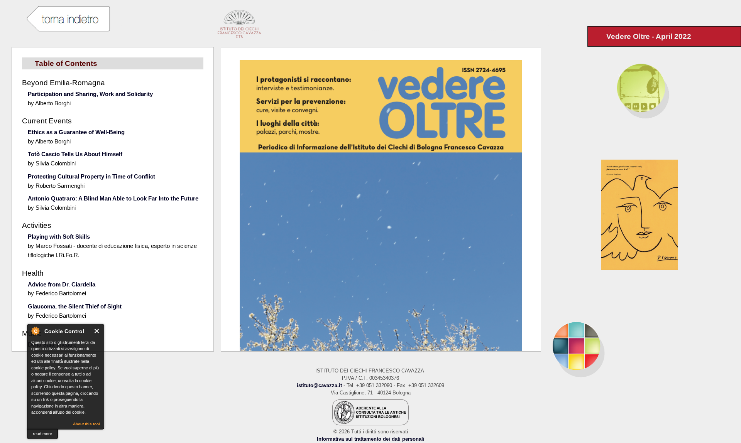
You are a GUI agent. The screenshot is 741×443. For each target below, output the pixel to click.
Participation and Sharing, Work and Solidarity (90, 94)
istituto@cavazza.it (319, 385)
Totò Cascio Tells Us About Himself (75, 154)
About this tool (86, 424)
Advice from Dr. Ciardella (61, 284)
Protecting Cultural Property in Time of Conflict (91, 176)
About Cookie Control (35, 330)
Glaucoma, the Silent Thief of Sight (75, 306)
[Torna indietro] (68, 19)
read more (42, 433)
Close (97, 331)
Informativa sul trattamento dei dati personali (371, 439)
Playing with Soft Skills (59, 236)
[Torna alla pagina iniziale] (641, 345)
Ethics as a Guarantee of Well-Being (76, 132)
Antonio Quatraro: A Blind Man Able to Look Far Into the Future (113, 198)
